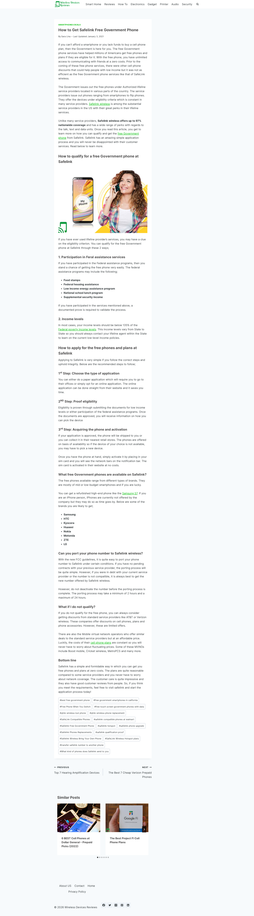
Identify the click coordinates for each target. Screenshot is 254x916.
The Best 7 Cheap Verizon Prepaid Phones (130, 772)
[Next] (144, 829)
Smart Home (93, 4)
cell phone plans (101, 642)
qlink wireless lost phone (73, 713)
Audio (175, 4)
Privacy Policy (77, 891)
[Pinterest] (122, 905)
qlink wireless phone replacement (107, 713)
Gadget (152, 4)
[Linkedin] (128, 905)
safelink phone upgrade (131, 726)
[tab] (97, 857)
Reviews (109, 4)
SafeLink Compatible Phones (75, 719)
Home (91, 885)
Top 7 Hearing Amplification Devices (76, 770)
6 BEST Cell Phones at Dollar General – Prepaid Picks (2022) (77, 842)
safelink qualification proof (110, 732)
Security (187, 4)
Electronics (137, 4)
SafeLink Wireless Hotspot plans (122, 738)
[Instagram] (116, 905)
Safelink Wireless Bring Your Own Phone (80, 738)
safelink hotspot (106, 726)
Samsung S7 (129, 493)
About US (65, 885)
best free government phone (75, 700)
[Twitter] (109, 905)
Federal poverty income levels (77, 329)
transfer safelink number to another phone (81, 745)
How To (123, 4)
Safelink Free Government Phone (77, 726)
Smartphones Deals (69, 25)
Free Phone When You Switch (75, 706)
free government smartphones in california (116, 700)
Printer (164, 4)
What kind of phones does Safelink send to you (84, 751)
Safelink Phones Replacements (76, 732)
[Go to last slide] (61, 829)
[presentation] (78, 818)
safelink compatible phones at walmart (114, 719)
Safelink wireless (99, 103)
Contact (79, 885)
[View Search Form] (197, 4)
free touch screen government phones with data (119, 706)
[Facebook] (103, 905)
